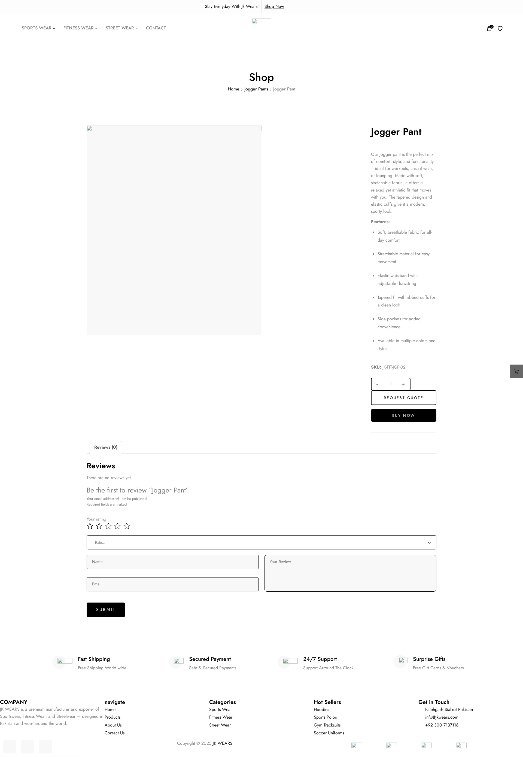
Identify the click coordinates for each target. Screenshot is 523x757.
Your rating (96, 519)
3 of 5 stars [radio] (109, 526)
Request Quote (403, 397)
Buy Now (403, 415)
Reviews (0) (105, 447)
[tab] (106, 447)
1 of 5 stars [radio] (91, 526)
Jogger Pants (256, 89)
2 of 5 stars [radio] (100, 526)
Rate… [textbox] (100, 542)
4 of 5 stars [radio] (118, 526)
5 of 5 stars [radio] (127, 526)
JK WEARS (222, 743)
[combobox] (261, 542)
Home (233, 89)
